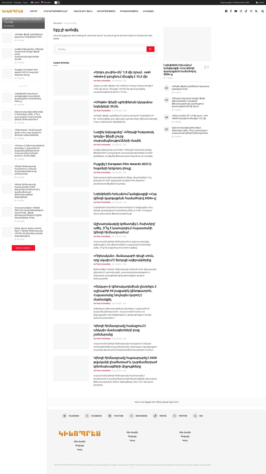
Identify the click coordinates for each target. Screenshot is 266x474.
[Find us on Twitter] (251, 11)
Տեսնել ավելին (23, 265)
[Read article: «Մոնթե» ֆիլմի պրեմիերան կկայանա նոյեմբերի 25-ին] (71, 113)
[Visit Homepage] (12, 11)
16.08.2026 (118, 236)
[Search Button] (262, 11)
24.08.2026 (118, 81)
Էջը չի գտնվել (70, 23)
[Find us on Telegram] (226, 11)
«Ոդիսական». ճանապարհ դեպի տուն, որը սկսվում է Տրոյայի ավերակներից (28, 150)
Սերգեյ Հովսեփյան (102, 81)
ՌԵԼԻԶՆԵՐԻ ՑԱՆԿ (83, 11)
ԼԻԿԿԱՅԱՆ (148, 11)
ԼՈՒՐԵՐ (34, 11)
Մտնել (261, 2)
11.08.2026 (118, 303)
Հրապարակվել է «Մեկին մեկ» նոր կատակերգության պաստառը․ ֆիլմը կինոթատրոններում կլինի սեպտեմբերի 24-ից (29, 230)
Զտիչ (40, 20)
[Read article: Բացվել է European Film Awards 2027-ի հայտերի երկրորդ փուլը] (71, 174)
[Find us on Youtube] (235, 11)
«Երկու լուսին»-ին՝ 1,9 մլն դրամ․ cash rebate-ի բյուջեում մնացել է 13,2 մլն (23, 36)
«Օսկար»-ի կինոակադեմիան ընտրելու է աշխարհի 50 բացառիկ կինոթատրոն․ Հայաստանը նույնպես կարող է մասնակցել (29, 168)
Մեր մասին (7, 2)
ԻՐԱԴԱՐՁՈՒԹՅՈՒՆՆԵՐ (56, 11)
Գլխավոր (57, 23)
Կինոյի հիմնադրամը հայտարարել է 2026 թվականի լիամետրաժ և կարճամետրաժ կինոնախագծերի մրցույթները (27, 208)
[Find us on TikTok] (246, 11)
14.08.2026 (118, 264)
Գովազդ (17, 2)
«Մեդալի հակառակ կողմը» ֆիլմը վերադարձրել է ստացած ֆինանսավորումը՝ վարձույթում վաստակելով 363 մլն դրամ (188, 102)
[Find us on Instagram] (241, 11)
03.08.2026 (118, 339)
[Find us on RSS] (256, 11)
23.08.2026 (118, 172)
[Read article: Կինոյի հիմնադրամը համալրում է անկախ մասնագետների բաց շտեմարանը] (71, 336)
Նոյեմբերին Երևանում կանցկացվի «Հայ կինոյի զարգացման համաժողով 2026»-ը (28, 115)
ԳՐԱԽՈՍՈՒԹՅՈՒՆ (129, 11)
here (176, 402)
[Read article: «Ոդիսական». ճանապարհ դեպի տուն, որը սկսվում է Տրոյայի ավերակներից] (71, 266)
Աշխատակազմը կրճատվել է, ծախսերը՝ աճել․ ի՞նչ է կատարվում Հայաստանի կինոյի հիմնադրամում (29, 133)
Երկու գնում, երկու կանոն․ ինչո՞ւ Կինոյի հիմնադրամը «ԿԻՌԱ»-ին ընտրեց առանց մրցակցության (29, 249)
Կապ (25, 2)
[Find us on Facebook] (231, 11)
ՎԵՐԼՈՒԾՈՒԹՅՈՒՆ (106, 11)
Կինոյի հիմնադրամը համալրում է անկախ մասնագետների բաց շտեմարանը (26, 187)
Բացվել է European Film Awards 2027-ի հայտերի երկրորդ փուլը (26, 89)
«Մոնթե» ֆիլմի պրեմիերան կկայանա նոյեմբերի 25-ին (29, 53)
